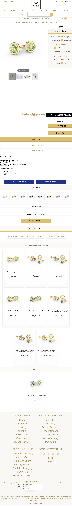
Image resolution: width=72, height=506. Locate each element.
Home (25, 19)
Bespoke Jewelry (22, 441)
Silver (62, 59)
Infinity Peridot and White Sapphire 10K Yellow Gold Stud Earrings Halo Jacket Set (58, 311)
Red (69, 59)
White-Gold (56, 40)
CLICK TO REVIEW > (36, 220)
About (23, 15)
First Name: (22, 484)
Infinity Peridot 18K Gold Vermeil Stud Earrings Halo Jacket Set (36, 272)
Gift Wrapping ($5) (60, 56)
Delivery (50, 423)
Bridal (20, 10)
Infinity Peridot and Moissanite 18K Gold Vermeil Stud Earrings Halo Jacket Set (59, 272)
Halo (65, 48)
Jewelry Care (22, 457)
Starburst (57, 51)
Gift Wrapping (50, 438)
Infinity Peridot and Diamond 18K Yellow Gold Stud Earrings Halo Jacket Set (47, 351)
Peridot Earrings (12, 236)
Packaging (50, 441)
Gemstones (55, 10)
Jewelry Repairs (22, 464)
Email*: (22, 489)
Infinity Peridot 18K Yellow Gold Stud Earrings (36, 310)
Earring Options (60, 45)
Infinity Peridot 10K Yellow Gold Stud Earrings (13, 310)
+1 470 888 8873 (8, 1)
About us (22, 423)
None (65, 63)
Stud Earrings (61, 236)
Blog (50, 457)
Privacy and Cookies (22, 475)
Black (58, 63)
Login (70, 1)
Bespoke (66, 10)
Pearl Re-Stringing (22, 468)
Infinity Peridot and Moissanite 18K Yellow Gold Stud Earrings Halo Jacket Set (24, 351)
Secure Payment (50, 427)
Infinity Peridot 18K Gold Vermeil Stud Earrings (13, 272)
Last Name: (22, 487)
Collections (31, 10)
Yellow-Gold (68, 40)
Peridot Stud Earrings (26, 236)
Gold (55, 59)
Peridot (40, 236)
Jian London (39, 503)
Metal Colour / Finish (58, 36)
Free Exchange (50, 430)
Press (51, 461)
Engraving (22, 471)
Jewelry (12, 10)
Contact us (50, 420)
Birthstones (43, 10)
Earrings (34, 18)
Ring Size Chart (22, 460)
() (68, 18)
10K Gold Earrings (43, 18)
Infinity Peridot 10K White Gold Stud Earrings (36, 395)
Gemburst (67, 51)
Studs (58, 48)
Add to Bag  (60, 126)
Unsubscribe (30, 493)
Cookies (25, 498)
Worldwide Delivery (22, 453)
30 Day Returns (50, 434)
